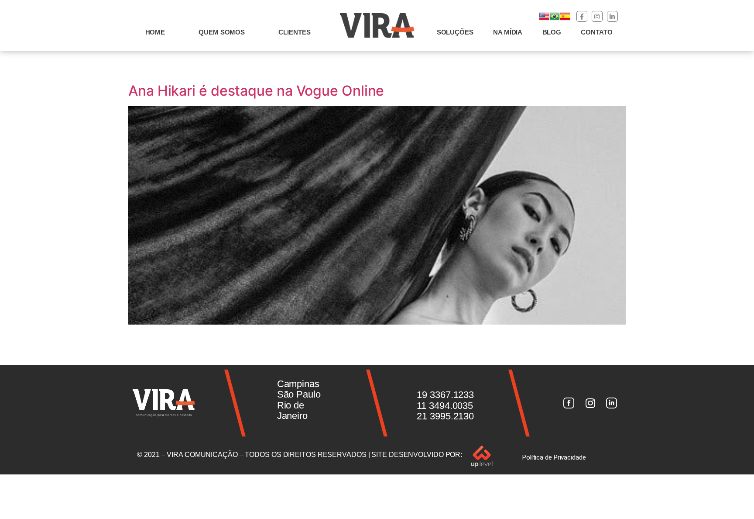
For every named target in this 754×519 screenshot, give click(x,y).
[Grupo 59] (612, 403)
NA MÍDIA (507, 32)
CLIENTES (294, 32)
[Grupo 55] (568, 403)
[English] (544, 19)
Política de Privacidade (554, 457)
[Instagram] (597, 16)
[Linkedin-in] (612, 16)
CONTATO (596, 32)
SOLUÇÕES (455, 32)
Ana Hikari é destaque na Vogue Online (256, 90)
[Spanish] (565, 19)
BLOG (552, 32)
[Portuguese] (554, 19)
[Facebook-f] (581, 16)
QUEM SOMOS (222, 32)
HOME (155, 32)
